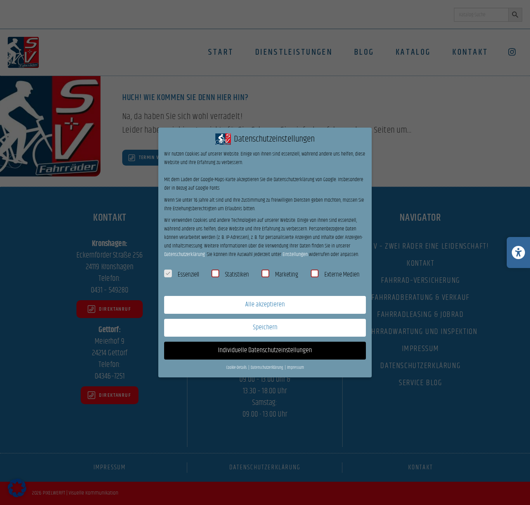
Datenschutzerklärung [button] (267, 368)
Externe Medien (342, 275)
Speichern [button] (265, 327)
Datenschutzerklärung (184, 254)
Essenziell (188, 275)
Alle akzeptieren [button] (265, 304)
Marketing (286, 275)
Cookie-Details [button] (237, 368)
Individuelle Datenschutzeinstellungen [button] (265, 350)
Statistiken (237, 275)
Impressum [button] (295, 368)
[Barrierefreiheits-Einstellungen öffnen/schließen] (518, 252)
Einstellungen (295, 254)
